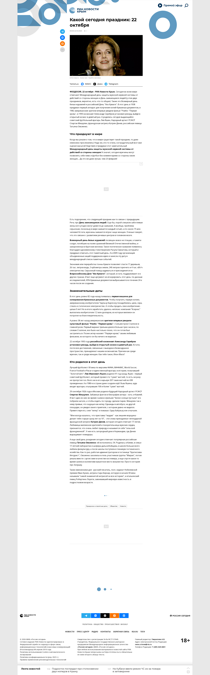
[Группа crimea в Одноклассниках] (114, 615)
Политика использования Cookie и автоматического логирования (42, 653)
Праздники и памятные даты (96, 506)
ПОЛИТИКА (87, 624)
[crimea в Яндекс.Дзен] (105, 615)
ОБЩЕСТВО (98, 624)
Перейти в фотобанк (94, 78)
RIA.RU (135, 632)
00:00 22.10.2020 (76, 31)
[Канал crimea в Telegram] (86, 615)
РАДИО (95, 632)
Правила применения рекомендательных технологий (43, 660)
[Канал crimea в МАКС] (124, 615)
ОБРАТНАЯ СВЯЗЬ (121, 632)
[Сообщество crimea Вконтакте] (95, 615)
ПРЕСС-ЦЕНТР (83, 632)
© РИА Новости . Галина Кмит (78, 78)
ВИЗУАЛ (124, 624)
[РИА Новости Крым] (84, 10)
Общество (113, 506)
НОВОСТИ (69, 632)
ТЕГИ (142, 632)
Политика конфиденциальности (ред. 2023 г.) (39, 657)
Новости (123, 506)
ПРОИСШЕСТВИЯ (112, 624)
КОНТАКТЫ (106, 632)
